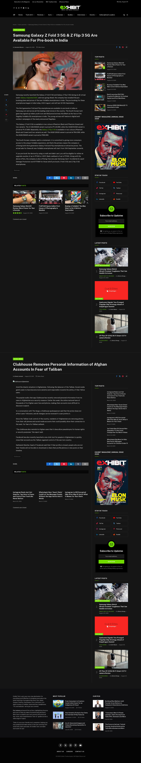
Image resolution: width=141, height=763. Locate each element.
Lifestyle (59, 15)
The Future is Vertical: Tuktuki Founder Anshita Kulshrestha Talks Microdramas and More (115, 726)
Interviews (81, 15)
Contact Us (79, 751)
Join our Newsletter (37, 2)
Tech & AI (29, 15)
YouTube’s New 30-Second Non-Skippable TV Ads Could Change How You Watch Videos (117, 430)
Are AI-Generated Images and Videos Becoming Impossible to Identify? (75, 725)
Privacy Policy (112, 233)
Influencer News (64, 2)
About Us (60, 751)
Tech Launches (22, 24)
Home (20, 15)
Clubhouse (17, 456)
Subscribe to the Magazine (22, 2)
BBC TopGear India (51, 2)
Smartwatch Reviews (102, 265)
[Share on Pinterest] (122, 47)
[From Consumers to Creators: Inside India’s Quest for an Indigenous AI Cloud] (58, 703)
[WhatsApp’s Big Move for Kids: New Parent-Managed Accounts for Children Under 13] (100, 442)
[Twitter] (6, 105)
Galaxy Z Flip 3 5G (49, 130)
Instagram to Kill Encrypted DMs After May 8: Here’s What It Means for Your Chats (76, 494)
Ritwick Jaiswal (19, 376)
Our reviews (16, 710)
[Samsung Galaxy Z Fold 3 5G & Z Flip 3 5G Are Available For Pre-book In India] (47, 89)
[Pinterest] (6, 115)
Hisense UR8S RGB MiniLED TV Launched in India (117, 106)
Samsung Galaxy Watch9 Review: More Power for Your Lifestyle (24, 208)
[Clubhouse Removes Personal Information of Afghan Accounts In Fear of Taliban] (21, 381)
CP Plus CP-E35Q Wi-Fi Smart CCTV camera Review (112, 337)
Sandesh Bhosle (19, 47)
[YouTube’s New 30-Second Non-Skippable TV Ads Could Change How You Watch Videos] (100, 431)
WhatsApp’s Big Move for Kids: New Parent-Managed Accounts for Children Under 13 (117, 441)
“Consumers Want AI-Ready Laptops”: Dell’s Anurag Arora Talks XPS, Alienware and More (115, 714)
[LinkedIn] (6, 110)
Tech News (99, 298)
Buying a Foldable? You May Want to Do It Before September (75, 208)
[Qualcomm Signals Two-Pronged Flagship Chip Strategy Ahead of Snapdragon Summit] (111, 290)
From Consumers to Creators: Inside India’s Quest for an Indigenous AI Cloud (74, 703)
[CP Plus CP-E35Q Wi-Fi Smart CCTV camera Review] (111, 323)
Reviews (40, 15)
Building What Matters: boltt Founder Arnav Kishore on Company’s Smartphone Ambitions (116, 703)
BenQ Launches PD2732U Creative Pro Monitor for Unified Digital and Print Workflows (117, 96)
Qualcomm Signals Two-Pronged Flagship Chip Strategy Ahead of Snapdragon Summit (111, 304)
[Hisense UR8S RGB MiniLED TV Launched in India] (100, 108)
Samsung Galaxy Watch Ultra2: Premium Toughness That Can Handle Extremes (113, 271)
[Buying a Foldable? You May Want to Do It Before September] (77, 197)
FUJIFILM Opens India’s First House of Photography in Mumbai (49, 208)
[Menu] (14, 14)
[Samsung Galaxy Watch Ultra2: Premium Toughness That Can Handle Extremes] (111, 257)
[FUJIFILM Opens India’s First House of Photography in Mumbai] (50, 197)
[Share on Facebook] (116, 47)
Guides (70, 15)
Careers (69, 751)
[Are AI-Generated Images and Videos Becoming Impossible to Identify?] (58, 725)
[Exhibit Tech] (70, 8)
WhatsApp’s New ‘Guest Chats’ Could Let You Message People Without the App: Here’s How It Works (50, 495)
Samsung (17, 170)
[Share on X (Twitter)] (119, 47)
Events (92, 15)
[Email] (6, 119)
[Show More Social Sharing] (126, 47)
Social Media (18, 359)
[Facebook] (6, 100)
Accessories (100, 332)
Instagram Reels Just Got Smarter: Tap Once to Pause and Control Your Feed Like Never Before (23, 495)
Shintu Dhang (121, 276)
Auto (50, 15)
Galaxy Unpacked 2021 (29, 98)
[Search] (124, 15)
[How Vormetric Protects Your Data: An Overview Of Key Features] (58, 715)
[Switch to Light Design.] (127, 15)
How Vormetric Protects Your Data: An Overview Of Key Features (76, 713)
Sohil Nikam (113, 309)
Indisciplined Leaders (107, 15)
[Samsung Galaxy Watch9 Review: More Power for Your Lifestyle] (24, 197)
